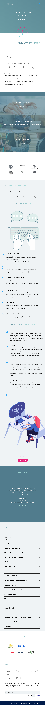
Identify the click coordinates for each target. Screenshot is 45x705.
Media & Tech (38, 162)
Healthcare (14, 162)
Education (22, 162)
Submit (38, 695)
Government (6, 162)
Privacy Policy (36, 703)
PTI (31, 703)
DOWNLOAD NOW (23, 460)
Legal (30, 162)
